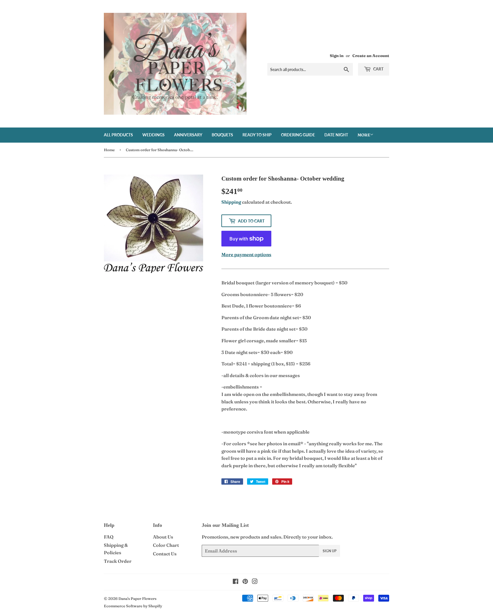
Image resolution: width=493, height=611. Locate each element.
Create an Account (370, 55)
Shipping (231, 202)
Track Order (118, 561)
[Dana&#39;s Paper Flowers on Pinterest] (245, 582)
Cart (377, 68)
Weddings (153, 134)
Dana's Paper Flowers (137, 598)
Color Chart (166, 545)
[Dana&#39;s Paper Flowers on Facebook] (236, 582)
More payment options (246, 254)
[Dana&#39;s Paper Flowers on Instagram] (255, 582)
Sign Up (329, 551)
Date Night (336, 134)
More (363, 134)
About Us (163, 537)
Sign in (337, 55)
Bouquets (222, 134)
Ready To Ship (257, 134)
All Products (118, 134)
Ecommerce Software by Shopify (133, 606)
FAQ (109, 537)
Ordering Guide (298, 134)
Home (109, 149)
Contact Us (165, 554)
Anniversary (188, 134)
